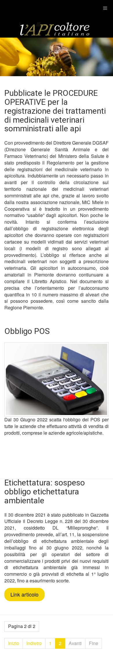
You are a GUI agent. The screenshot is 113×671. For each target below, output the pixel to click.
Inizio (13, 643)
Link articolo (24, 594)
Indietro (34, 643)
